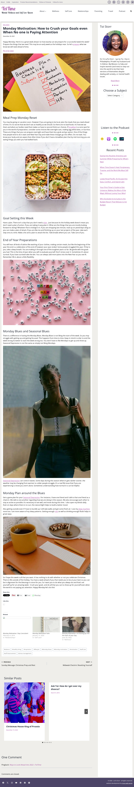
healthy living (16, 649)
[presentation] (24, 702)
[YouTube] (132, 2)
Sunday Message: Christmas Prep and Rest (18, 663)
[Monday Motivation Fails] (46, 624)
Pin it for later (8, 51)
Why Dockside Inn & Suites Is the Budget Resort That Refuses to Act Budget (113, 202)
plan (45, 222)
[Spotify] (116, 139)
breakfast (72, 127)
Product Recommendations (28, 2)
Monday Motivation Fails (41, 633)
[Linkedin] (127, 2)
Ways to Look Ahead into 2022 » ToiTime (25, 765)
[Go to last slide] (7, 711)
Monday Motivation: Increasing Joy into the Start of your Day (75, 634)
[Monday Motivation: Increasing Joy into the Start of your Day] (76, 624)
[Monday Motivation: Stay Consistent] (17, 624)
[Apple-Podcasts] (109, 139)
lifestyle (36, 649)
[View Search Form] (131, 11)
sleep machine (84, 509)
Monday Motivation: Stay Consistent (15, 633)
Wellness (55, 11)
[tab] (42, 742)
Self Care (68, 11)
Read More (115, 81)
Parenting (98, 11)
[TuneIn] (122, 139)
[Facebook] (114, 2)
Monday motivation (60, 649)
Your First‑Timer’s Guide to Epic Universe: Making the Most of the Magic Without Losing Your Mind (113, 190)
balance (7, 649)
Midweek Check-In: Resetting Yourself (77, 663)
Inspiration (15, 2)
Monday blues (47, 649)
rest (56, 511)
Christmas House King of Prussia (23, 726)
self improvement (10, 653)
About (3, 2)
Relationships (83, 11)
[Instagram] (109, 2)
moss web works (127, 783)
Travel (110, 11)
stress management (24, 653)
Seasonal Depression (11, 481)
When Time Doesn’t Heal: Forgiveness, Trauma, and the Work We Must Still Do (115, 170)
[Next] (86, 711)
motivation (73, 649)
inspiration (27, 649)
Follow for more (58, 2)
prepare (76, 44)
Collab (8, 2)
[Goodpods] (103, 139)
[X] (118, 2)
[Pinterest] (123, 2)
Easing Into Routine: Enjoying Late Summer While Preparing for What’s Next (114, 159)
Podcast (122, 11)
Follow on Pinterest (45, 2)
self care (83, 649)
